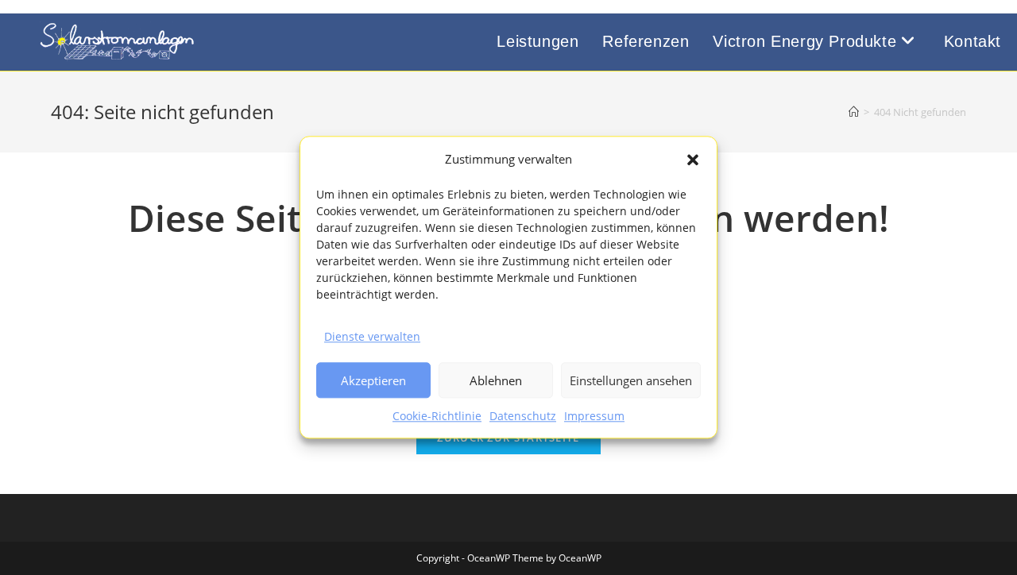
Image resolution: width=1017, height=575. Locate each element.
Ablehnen (496, 380)
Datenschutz (522, 416)
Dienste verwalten (372, 336)
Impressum (594, 416)
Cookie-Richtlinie (436, 416)
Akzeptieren (373, 380)
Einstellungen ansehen (631, 380)
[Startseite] (854, 112)
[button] (693, 160)
